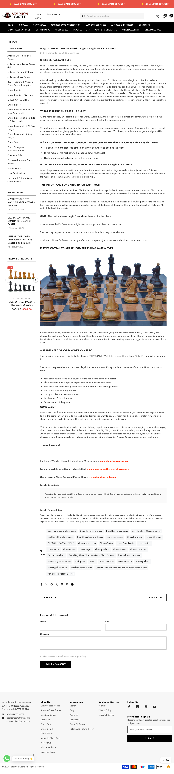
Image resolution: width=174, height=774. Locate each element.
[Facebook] (41, 584)
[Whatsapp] (72, 584)
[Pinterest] (51, 584)
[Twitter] (46, 584)
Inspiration (53, 14)
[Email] (67, 584)
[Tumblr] (57, 584)
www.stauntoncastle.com (114, 461)
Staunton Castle (21, 295)
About (38, 17)
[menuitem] (21, 57)
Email (108, 621)
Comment (45, 634)
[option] (21, 288)
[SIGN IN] (157, 16)
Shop (38, 14)
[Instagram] (137, 706)
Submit (149, 738)
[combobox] (114, 16)
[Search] (112, 16)
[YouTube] (154, 706)
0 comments (73, 52)
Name (43, 621)
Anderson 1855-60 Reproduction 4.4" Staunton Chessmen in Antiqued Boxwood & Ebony (22, 300)
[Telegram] (62, 584)
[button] (7, 278)
